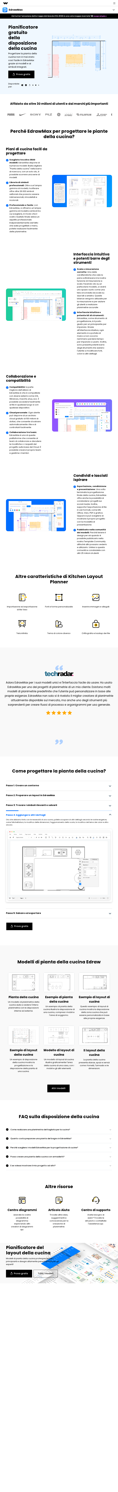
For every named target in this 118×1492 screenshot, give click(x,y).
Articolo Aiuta (59, 1210)
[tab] (59, 785)
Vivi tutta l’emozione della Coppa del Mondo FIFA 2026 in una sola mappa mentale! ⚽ (59, 16)
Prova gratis (23, 74)
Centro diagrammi (22, 1210)
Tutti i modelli (46, 1273)
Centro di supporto (95, 1210)
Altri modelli (58, 1088)
